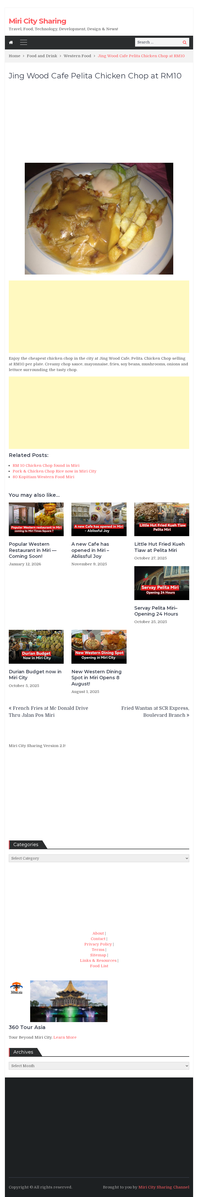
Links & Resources (98, 960)
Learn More (65, 1037)
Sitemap (98, 955)
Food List (99, 966)
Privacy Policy (98, 944)
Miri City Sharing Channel (163, 1187)
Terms (98, 949)
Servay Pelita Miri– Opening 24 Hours (156, 611)
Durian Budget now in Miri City (35, 675)
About (98, 933)
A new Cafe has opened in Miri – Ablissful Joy (90, 550)
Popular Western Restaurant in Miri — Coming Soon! (32, 550)
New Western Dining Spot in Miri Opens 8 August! (96, 678)
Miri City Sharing (37, 21)
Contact (98, 938)
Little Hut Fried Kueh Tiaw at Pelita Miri (159, 547)
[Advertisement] (99, 124)
